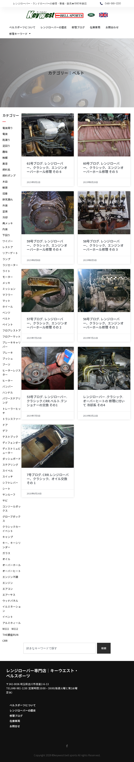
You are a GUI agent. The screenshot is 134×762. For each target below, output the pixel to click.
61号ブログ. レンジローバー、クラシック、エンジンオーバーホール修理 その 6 (47, 167)
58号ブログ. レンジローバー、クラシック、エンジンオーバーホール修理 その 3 (103, 245)
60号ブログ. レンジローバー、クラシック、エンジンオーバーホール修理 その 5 (103, 167)
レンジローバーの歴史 (23, 710)
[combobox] (59, 648)
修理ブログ (16, 715)
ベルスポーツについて (23, 705)
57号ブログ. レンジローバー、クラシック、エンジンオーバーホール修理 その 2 (47, 323)
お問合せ (15, 726)
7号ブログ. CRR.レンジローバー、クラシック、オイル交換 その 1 (48, 478)
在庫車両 (15, 721)
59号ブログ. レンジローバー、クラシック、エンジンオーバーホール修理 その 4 (47, 245)
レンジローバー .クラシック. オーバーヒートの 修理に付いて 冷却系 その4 (104, 400)
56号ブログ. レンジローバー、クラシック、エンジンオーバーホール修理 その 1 (103, 323)
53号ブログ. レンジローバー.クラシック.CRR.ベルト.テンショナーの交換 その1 (47, 400)
